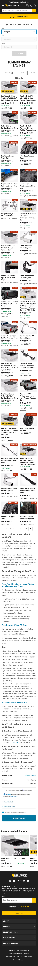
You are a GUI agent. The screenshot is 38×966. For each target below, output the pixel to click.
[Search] (34, 10)
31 (26, 529)
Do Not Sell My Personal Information (19, 953)
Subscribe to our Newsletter (14, 702)
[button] (19, 921)
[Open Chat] (27, 6)
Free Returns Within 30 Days (14, 625)
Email (4, 896)
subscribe (14, 742)
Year (3, 28)
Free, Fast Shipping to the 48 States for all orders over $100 (18, 585)
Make (3, 36)
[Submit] (34, 900)
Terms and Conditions (19, 960)
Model (3, 43)
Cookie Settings (27, 956)
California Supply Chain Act (13, 956)
